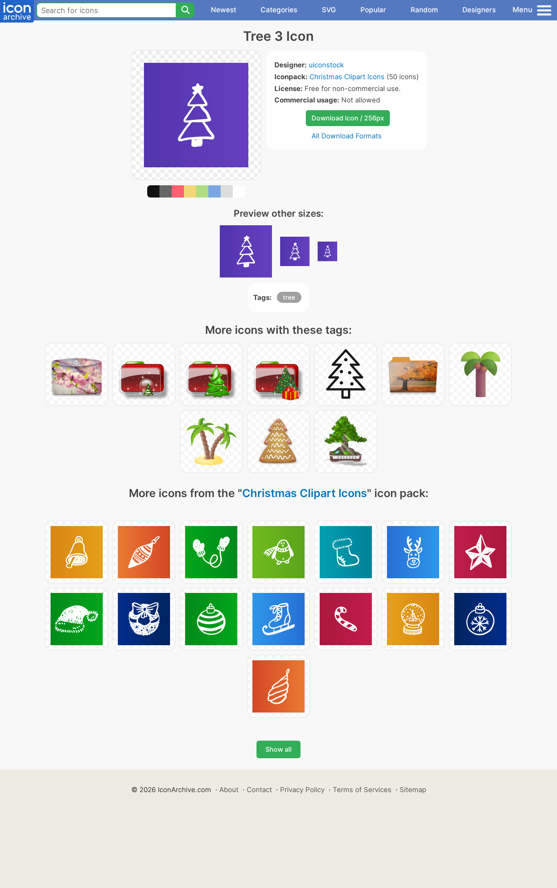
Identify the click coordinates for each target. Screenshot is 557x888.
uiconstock (326, 65)
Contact (259, 790)
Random (424, 10)
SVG (329, 10)
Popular (373, 10)
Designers (479, 10)
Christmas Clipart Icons (347, 77)
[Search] (185, 10)
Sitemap (413, 790)
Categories (279, 10)
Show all (278, 749)
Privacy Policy (302, 790)
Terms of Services (362, 790)
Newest (223, 10)
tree (289, 297)
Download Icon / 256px (348, 118)
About (229, 790)
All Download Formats (347, 136)
